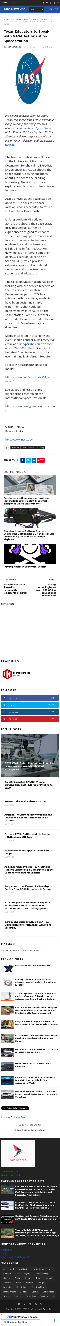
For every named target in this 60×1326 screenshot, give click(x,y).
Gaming (6, 1278)
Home (6, 19)
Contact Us (6, 1249)
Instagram (31, 712)
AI (4, 1269)
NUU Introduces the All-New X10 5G (33, 965)
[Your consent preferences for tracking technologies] (55, 1321)
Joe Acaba (29, 169)
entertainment (9, 1291)
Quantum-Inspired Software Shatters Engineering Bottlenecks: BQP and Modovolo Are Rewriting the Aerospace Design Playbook (29, 535)
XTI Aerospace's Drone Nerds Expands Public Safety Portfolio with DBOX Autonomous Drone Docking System (35, 996)
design (41, 1282)
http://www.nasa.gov (19, 439)
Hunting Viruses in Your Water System (25, 566)
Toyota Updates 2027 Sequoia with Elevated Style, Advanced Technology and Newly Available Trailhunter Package (37, 1233)
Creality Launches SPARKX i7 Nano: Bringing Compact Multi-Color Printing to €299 (35, 982)
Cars (18, 1273)
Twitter (31, 705)
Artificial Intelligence (43, 1269)
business (29, 1282)
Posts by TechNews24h (13, 1117)
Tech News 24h (9, 1171)
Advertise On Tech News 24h (15, 1257)
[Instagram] (50, 3)
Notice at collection (15, 1322)
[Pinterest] (54, 3)
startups (17, 1296)
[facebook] (43, 3)
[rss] (58, 3)
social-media (48, 1291)
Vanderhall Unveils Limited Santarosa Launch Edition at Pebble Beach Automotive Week (35, 1080)
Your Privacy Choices (25, 1316)
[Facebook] (19, 1304)
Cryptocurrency (41, 1273)
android (7, 1282)
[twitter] (47, 3)
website (9, 145)
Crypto (27, 1273)
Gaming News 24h (11, 1175)
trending (44, 1296)
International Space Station (35, 128)
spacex (6, 1296)
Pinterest (31, 719)
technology (46, 19)
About (4, 1253)
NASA (26, 19)
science (34, 19)
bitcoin (18, 1282)
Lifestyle (28, 1278)
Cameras (7, 1273)
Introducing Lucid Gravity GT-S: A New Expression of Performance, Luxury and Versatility (36, 1094)
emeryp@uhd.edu (28, 344)
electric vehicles (38, 1287)
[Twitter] (25, 1304)
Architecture (24, 1269)
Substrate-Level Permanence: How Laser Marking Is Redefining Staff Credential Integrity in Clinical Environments (27, 501)
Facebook (31, 698)
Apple (12, 1269)
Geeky (17, 1278)
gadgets (23, 1291)
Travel (38, 1278)
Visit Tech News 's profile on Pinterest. (20, 950)
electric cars (21, 1287)
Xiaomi (49, 1278)
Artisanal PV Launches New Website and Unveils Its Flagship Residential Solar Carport (36, 1038)
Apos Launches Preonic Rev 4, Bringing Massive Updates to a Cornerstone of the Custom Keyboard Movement (36, 1010)
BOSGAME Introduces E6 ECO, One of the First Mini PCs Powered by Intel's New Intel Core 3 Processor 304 (35, 1205)
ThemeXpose (48, 1309)
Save (42, 459)
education (16, 19)
